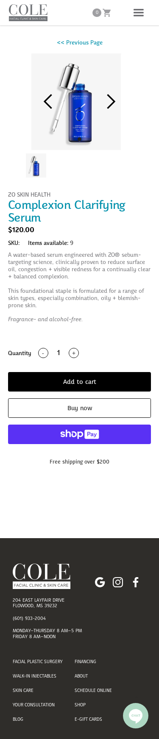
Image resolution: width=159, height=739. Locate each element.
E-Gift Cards (88, 719)
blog (18, 719)
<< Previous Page (80, 42)
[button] (138, 13)
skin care (23, 690)
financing (85, 661)
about (81, 675)
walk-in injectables (34, 675)
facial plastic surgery (37, 661)
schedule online (93, 690)
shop (80, 704)
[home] (26, 12)
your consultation (34, 704)
